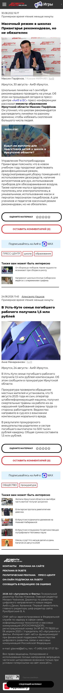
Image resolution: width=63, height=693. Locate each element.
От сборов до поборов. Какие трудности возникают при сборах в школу (35, 268)
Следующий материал (30, 684)
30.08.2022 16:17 (10, 13)
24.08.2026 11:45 (10, 296)
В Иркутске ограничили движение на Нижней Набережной (34, 520)
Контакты (9, 566)
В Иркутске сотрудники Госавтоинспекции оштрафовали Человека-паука (37, 531)
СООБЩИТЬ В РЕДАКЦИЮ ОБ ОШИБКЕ (27, 584)
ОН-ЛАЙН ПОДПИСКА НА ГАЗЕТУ (23, 579)
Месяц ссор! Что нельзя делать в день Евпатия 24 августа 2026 (34, 541)
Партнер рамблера (30, 677)
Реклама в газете (14, 570)
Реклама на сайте (31, 566)
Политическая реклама (19, 575)
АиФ (51, 78)
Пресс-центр (46, 575)
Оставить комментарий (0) (31, 229)
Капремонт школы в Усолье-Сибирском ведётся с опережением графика (35, 279)
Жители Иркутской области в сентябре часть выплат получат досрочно (35, 500)
